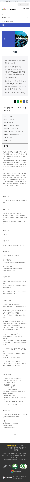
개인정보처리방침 (11, 446)
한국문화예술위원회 (12, 9)
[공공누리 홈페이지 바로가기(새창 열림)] (7, 465)
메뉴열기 (27, 9)
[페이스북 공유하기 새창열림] (24, 102)
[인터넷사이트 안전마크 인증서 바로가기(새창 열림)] (15, 464)
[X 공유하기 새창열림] (15, 102)
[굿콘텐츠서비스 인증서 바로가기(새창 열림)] (15, 470)
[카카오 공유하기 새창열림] (21, 102)
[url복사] (27, 102)
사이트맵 (16, 450)
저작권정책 (21, 446)
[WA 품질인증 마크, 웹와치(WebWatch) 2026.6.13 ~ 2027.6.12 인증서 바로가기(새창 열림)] (23, 464)
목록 (15, 434)
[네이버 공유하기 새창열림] (18, 102)
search (24, 9)
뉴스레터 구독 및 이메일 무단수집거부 (16, 448)
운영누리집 (21, 4)
